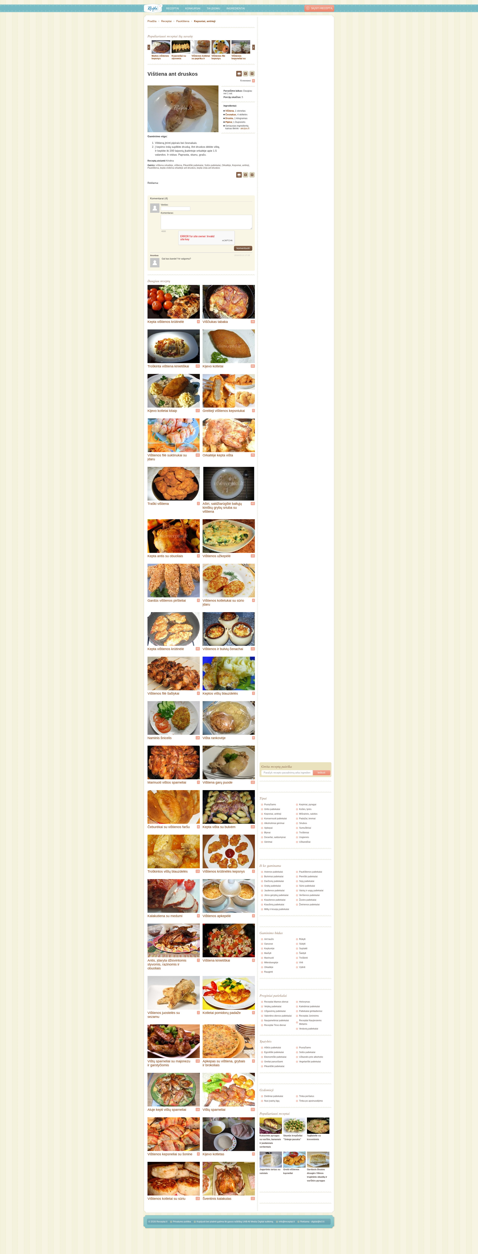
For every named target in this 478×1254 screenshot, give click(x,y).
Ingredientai (235, 8)
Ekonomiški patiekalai (275, 1057)
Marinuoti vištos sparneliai (167, 782)
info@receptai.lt (287, 1221)
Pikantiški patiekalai (193, 165)
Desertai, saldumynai (275, 837)
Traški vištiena (158, 504)
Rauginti (268, 972)
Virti (301, 962)
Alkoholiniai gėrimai (274, 823)
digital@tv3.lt (317, 1221)
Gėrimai (268, 842)
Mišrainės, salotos (308, 814)
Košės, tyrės (305, 809)
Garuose (268, 944)
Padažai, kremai (307, 818)
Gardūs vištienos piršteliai (167, 600)
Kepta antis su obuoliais (165, 556)
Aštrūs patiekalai (272, 1047)
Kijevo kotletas (213, 1154)
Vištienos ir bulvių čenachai (223, 649)
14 (197, 737)
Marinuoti (269, 958)
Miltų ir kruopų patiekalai (276, 909)
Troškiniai (304, 832)
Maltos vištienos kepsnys (160, 57)
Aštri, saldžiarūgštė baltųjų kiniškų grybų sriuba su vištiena (222, 507)
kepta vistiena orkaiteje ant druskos (178, 168)
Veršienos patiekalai (309, 895)
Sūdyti (302, 944)
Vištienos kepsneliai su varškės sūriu (239, 58)
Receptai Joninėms (309, 1015)
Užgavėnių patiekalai (275, 1011)
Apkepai (268, 828)
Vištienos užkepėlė (217, 556)
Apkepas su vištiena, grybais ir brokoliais (224, 1063)
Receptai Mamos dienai (276, 1001)
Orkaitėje (226, 165)
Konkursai (192, 8)
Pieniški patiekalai (308, 876)
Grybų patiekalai (272, 886)
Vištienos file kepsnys (218, 57)
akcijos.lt (244, 128)
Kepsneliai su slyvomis (179, 57)
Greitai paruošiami (273, 1061)
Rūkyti (302, 939)
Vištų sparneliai (214, 1110)
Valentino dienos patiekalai (278, 1015)
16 (197, 1109)
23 (197, 366)
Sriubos (303, 823)
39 (253, 321)
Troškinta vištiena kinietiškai (168, 366)
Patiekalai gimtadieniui (310, 1011)
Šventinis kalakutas (217, 1199)
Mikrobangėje (271, 962)
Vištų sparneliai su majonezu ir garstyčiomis (169, 1063)
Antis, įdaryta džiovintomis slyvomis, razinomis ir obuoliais (167, 964)
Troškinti (303, 958)
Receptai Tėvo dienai (275, 1025)
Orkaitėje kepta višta (218, 455)
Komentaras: (167, 213)
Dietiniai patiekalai (273, 1096)
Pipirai (228, 122)
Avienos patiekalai (273, 872)
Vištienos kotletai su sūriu (166, 1199)
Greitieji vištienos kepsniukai (224, 411)
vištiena (178, 165)
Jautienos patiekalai (274, 890)
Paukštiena (182, 21)
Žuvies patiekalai (307, 900)
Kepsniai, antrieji (204, 21)
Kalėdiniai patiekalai (309, 1006)
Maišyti (267, 953)
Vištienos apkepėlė (217, 916)
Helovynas (304, 1001)
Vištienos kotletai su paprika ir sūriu (201, 58)
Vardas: (164, 204)
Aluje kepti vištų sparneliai (167, 1110)
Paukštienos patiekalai (310, 872)
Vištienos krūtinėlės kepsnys (224, 871)
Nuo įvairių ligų (272, 1101)
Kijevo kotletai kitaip (162, 411)
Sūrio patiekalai (307, 886)
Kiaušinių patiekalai (274, 904)
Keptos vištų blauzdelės (220, 693)
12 (253, 782)
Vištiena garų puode (217, 782)
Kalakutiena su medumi (165, 916)
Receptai (172, 8)
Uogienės (304, 837)
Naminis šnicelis (160, 738)
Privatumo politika (182, 1221)
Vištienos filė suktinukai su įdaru (167, 457)
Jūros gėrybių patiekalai (276, 895)
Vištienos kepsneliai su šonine (170, 1154)
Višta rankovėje (214, 738)
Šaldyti (302, 953)
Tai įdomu (213, 8)
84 (253, 366)
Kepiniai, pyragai (307, 804)
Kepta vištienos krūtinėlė (166, 322)
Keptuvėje (269, 948)
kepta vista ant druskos (208, 168)
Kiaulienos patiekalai (274, 900)
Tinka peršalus (306, 1096)
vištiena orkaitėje (164, 165)
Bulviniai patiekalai (273, 876)
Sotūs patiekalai (212, 165)
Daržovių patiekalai (274, 881)
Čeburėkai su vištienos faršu (169, 827)
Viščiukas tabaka (215, 322)
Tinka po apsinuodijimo (311, 1101)
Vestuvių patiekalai (308, 1028)
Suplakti (303, 948)
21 (253, 648)
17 (197, 410)
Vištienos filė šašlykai (163, 693)
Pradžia (152, 21)
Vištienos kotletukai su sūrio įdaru (223, 602)
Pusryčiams (270, 804)
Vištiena (229, 111)
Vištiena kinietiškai (216, 960)
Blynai (267, 832)
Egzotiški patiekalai (274, 1052)
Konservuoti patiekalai (275, 818)
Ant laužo (269, 939)
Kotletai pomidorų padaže (222, 1013)
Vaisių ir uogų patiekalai (311, 890)
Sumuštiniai (305, 828)
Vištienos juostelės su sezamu (164, 1015)
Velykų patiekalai (272, 1006)
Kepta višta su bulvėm (219, 827)
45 (253, 503)
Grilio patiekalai (272, 809)
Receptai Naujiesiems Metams (310, 1022)
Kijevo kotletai (213, 366)
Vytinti (302, 967)
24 (253, 826)
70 (253, 455)
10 (253, 556)
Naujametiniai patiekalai (276, 1020)
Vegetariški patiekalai (310, 1061)
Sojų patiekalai (306, 881)
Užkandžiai (305, 842)
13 (197, 871)
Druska (229, 118)
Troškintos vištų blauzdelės (168, 871)
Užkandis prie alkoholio (311, 1057)
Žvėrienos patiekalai (309, 904)
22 (197, 455)
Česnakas (230, 114)
